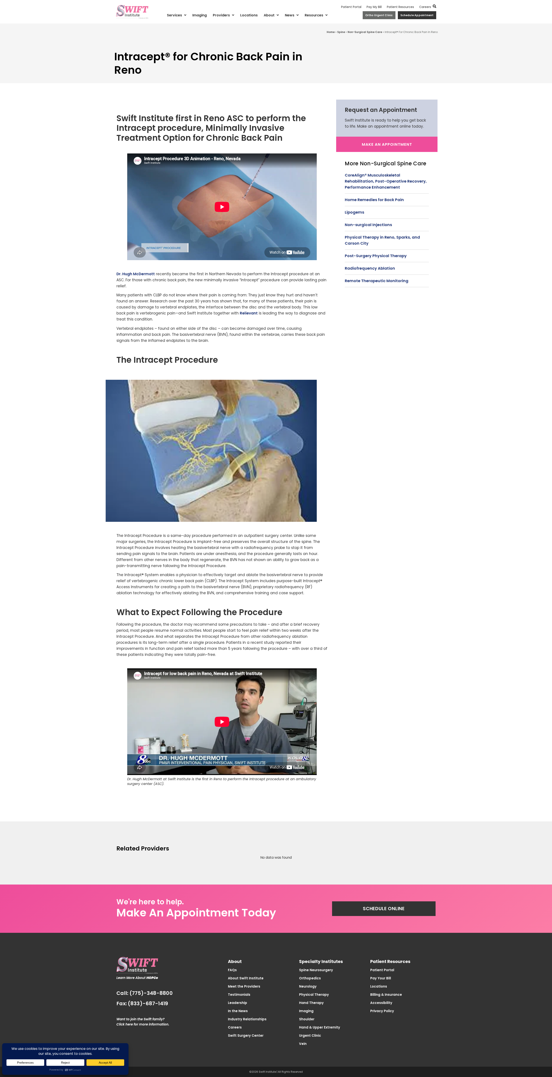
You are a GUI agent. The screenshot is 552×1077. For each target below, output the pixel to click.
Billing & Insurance (386, 994)
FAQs (232, 970)
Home (331, 32)
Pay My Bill (374, 7)
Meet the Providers (244, 986)
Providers (221, 15)
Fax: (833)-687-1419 (142, 1003)
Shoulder (306, 1019)
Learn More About (137, 977)
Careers (425, 7)
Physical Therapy (314, 994)
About (269, 15)
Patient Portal (351, 7)
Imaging (199, 15)
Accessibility (381, 1002)
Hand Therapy (311, 1002)
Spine (341, 32)
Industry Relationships (247, 1019)
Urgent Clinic (310, 1035)
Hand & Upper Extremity (319, 1027)
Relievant (249, 313)
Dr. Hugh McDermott (135, 274)
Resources (314, 15)
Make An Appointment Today (196, 912)
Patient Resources (400, 7)
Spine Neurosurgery (316, 970)
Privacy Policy (382, 1011)
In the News (238, 1011)
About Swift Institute (245, 978)
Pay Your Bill (380, 978)
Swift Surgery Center (245, 1035)
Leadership (237, 1002)
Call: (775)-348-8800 (144, 993)
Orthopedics (310, 978)
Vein (303, 1043)
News (289, 15)
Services (174, 15)
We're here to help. (150, 902)
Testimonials (239, 994)
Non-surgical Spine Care (365, 32)
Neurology (308, 986)
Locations (249, 15)
